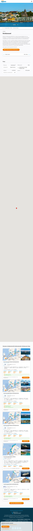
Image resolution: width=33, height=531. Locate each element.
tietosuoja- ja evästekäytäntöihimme (10, 524)
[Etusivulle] (3, 1)
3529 (14, 436)
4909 (5, 466)
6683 (20, 435)
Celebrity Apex (9, 395)
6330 (20, 371)
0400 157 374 (15, 512)
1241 (15, 493)
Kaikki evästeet (5, 526)
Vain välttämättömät (6, 528)
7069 (14, 466)
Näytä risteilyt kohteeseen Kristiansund (10, 49)
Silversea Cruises (13, 521)
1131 (9, 494)
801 (4, 493)
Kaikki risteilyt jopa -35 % (8, 375)
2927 (4, 436)
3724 (9, 404)
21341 (20, 404)
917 (4, 494)
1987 (21, 493)
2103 (21, 494)
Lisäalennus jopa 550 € (8, 374)
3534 (4, 404)
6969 (20, 436)
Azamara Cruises (9, 520)
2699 (5, 435)
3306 (4, 403)
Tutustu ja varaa (25, 377)
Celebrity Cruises (27, 519)
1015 (9, 493)
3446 (14, 403)
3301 (14, 435)
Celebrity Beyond (9, 364)
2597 (9, 371)
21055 (21, 403)
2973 (14, 371)
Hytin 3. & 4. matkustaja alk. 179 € (9, 407)
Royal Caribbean (21, 519)
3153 (9, 436)
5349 (9, 466)
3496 (9, 403)
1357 (15, 494)
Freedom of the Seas (10, 486)
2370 (4, 371)
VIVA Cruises (20, 521)
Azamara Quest (9, 458)
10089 (21, 466)
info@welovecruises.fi (17, 513)
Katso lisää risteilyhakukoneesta (15, 503)
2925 (9, 435)
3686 (14, 404)
